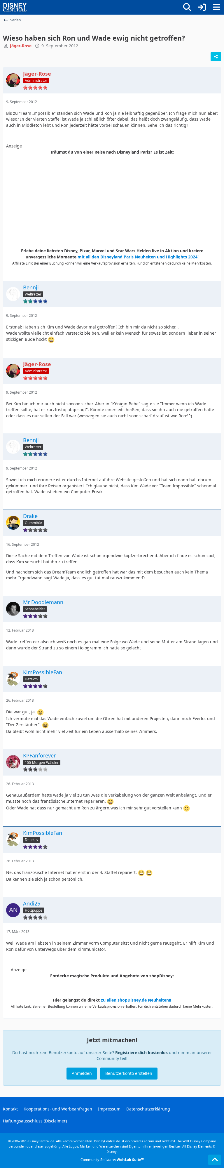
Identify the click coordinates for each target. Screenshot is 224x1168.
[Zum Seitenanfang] (214, 1160)
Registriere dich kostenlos (141, 1052)
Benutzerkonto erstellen (128, 1073)
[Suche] (187, 7)
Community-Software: (112, 1159)
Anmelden (82, 1073)
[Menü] (216, 7)
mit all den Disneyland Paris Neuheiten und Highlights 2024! (138, 257)
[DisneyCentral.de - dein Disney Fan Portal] (15, 7)
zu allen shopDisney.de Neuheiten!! (136, 1000)
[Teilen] (216, 56)
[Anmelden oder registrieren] (202, 7)
